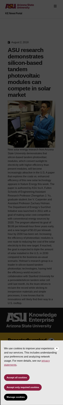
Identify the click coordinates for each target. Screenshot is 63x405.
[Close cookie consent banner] (57, 348)
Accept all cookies (17, 377)
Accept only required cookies (23, 387)
